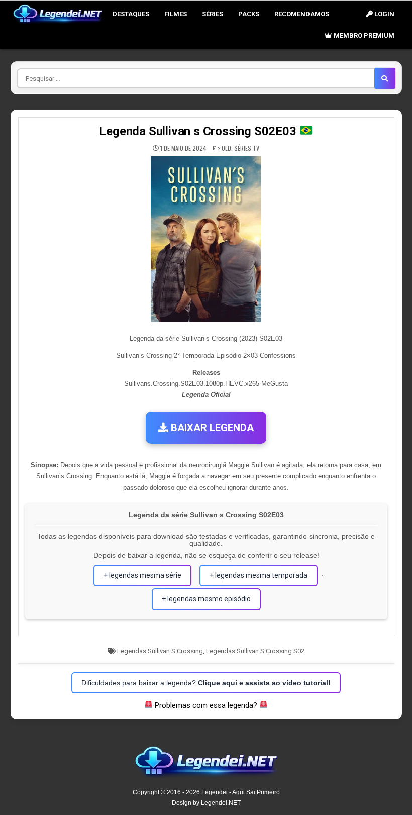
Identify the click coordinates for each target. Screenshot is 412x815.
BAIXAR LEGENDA (211, 428)
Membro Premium (363, 35)
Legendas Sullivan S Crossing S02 (255, 651)
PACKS (248, 14)
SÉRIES (212, 14)
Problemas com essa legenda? (206, 705)
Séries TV (246, 148)
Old (226, 148)
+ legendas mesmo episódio (206, 599)
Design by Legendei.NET (206, 802)
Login (383, 14)
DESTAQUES (131, 14)
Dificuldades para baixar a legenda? (206, 683)
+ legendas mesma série (142, 575)
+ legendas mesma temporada (258, 575)
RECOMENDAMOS (301, 14)
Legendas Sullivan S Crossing (160, 651)
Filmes (175, 14)
